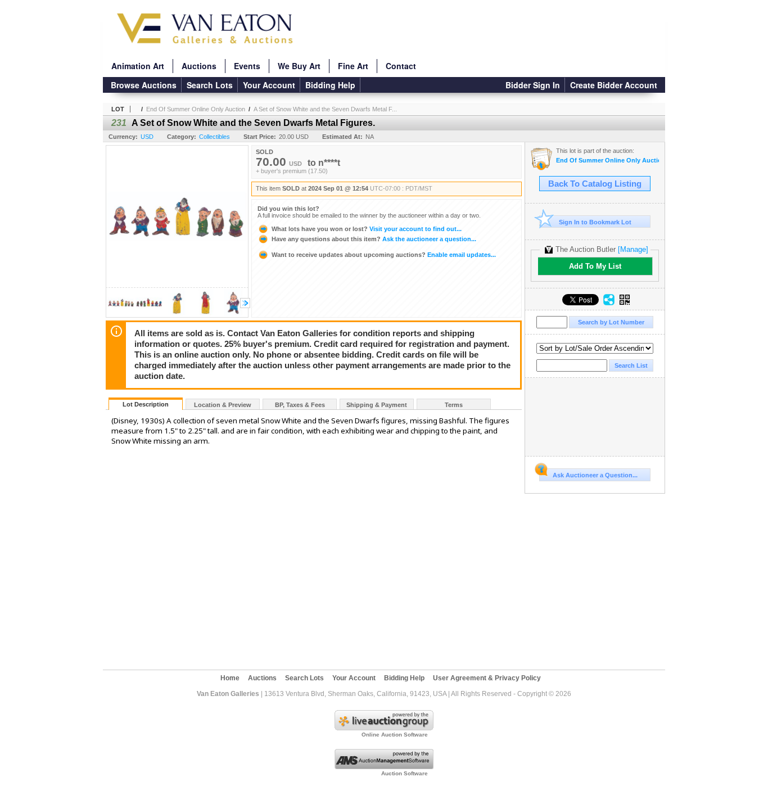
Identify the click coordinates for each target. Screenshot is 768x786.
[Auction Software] (384, 767)
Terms (454, 404)
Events (247, 65)
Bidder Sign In (532, 85)
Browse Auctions (144, 85)
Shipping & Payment (376, 404)
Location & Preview (222, 404)
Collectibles (214, 136)
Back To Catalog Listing (594, 183)
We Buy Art (299, 65)
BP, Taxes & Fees (300, 404)
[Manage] (633, 249)
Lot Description (146, 404)
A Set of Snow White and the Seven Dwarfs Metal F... (325, 109)
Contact (401, 65)
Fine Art (353, 65)
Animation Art (137, 65)
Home (230, 678)
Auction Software (404, 773)
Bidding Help (330, 85)
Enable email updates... (384, 254)
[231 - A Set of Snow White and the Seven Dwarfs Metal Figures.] (121, 314)
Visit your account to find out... (367, 228)
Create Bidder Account (613, 85)
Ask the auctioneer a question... (374, 239)
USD (147, 136)
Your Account (269, 85)
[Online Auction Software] (384, 728)
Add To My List (595, 266)
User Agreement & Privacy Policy (487, 678)
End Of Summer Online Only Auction (195, 109)
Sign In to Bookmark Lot (595, 222)
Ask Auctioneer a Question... (595, 475)
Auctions (199, 65)
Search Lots (210, 85)
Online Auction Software (395, 734)
